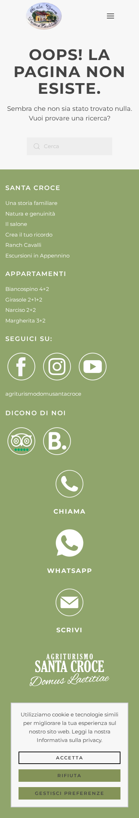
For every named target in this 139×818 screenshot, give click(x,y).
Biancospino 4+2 (27, 289)
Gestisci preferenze (69, 793)
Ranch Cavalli (23, 245)
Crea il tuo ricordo (28, 234)
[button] (110, 16)
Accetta (69, 757)
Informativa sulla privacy (69, 740)
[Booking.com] (59, 441)
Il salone (16, 224)
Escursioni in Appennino (37, 255)
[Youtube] (94, 367)
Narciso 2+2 (20, 310)
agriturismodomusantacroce (43, 393)
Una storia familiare (31, 203)
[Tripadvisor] (23, 441)
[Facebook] (23, 367)
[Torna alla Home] (43, 16)
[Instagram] (59, 367)
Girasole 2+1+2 (23, 299)
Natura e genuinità (30, 213)
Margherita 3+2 (25, 320)
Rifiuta (69, 775)
